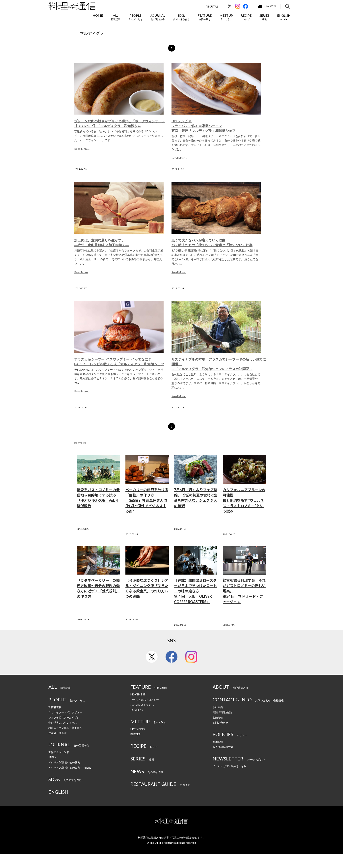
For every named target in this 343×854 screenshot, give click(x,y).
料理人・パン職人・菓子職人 (65, 727)
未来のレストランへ (142, 704)
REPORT (135, 734)
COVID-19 (136, 710)
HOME (98, 15)
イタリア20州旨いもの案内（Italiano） (71, 767)
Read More (81, 148)
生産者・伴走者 (57, 732)
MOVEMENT (137, 694)
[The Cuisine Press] (72, 6)
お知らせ (218, 717)
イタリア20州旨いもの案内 (64, 762)
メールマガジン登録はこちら (229, 766)
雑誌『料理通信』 (223, 712)
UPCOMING (137, 729)
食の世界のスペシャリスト (63, 722)
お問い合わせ (220, 722)
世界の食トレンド (58, 752)
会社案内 (218, 707)
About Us (212, 6)
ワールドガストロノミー (144, 699)
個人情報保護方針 (223, 747)
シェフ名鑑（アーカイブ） (63, 717)
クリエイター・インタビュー (65, 712)
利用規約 (218, 741)
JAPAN (52, 757)
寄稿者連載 (54, 707)
